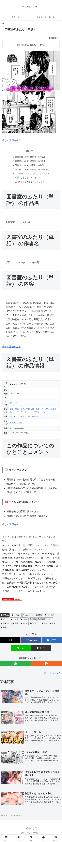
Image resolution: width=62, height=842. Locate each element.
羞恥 (11, 409)
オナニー (28, 412)
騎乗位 (53, 409)
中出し (12, 412)
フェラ (20, 412)
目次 (27, 151)
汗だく (37, 412)
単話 (17, 409)
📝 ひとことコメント (27, 177)
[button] (41, 648)
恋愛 (38, 409)
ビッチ (44, 412)
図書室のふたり (16, 422)
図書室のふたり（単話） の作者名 (30, 161)
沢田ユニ (13, 416)
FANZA (6, 615)
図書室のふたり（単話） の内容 (29, 165)
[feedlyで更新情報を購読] (15, 663)
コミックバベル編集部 (28, 416)
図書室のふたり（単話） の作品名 (30, 157)
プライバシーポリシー (31, 833)
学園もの (30, 409)
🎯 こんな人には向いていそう (31, 182)
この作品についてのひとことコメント (32, 173)
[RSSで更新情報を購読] (46, 663)
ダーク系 (45, 409)
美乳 (23, 409)
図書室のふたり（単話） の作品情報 (31, 169)
